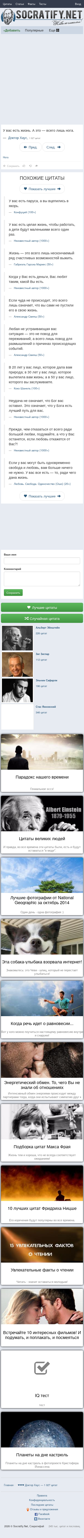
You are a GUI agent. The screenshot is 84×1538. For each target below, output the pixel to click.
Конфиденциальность (42, 1500)
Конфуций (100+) (25, 212)
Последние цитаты (42, 1505)
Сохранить (13, 592)
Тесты (42, 4)
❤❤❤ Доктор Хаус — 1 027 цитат (37, 1485)
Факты (31, 4)
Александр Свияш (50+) (29, 316)
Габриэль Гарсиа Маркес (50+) (33, 264)
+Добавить (11, 30)
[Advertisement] (42, 79)
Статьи (20, 4)
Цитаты (7, 4)
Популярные (34, 30)
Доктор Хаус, (24, 137)
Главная (8, 1485)
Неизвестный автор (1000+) (31, 241)
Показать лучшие (42, 188)
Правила (42, 1495)
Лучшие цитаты (44, 607)
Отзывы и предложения (44, 1509)
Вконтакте (44, 1518)
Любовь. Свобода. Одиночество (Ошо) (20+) (42, 484)
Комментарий (12, 569)
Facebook (44, 1514)
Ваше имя (10, 554)
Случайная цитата (44, 618)
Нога (5, 157)
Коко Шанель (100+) (27, 388)
